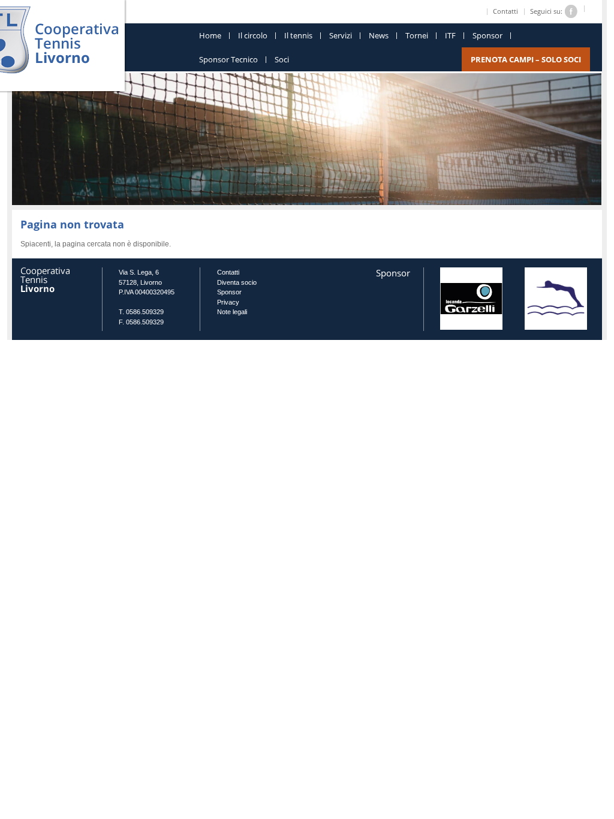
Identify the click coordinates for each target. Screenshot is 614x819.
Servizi (340, 35)
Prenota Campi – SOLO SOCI (526, 59)
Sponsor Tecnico (228, 59)
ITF (450, 35)
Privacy (228, 302)
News (379, 35)
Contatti (505, 11)
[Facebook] (571, 10)
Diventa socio (237, 282)
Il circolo (252, 35)
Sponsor (487, 35)
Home (210, 35)
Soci (282, 59)
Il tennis (298, 35)
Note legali (232, 311)
